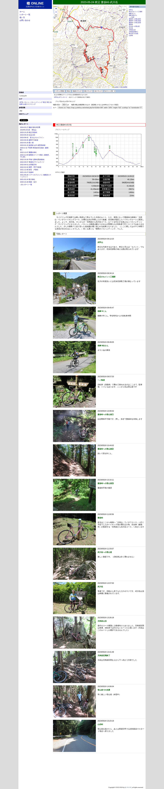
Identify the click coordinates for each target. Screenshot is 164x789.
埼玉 (48, 102)
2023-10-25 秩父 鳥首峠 (28, 132)
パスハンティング (36, 102)
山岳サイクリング (29, 104)
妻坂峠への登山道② (135, 21)
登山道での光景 (133, 33)
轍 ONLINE (128, 787)
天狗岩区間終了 (133, 32)
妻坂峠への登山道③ (135, 22)
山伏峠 (131, 35)
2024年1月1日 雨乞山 (28, 130)
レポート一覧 (25, 14)
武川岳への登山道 (134, 26)
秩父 (44, 102)
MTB (21, 102)
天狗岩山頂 (132, 30)
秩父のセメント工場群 (135, 11)
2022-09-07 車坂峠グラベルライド (32, 162)
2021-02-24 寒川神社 (27, 179)
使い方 (22, 17)
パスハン (26, 102)
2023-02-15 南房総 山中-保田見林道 (32, 145)
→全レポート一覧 (26, 184)
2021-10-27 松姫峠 (26, 172)
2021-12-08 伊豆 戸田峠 (29, 170)
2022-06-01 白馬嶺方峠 (28, 164)
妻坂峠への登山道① (135, 19)
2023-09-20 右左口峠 (27, 135)
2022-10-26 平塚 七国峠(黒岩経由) (32, 159)
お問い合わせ (25, 20)
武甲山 (131, 10)
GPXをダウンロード (60, 97)
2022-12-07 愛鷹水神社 (28, 152)
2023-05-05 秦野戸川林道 (29, 140)
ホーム (22, 12)
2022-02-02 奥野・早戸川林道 (30, 167)
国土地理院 (123, 87)
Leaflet (116, 87)
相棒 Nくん (132, 13)
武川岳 (131, 28)
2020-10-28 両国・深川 (28, 182)
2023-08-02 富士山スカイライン (32, 137)
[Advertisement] (99, 116)
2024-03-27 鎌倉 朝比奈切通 (30, 127)
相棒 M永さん (133, 15)
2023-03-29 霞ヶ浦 (26, 143)
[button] (78, 27)
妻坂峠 (131, 24)
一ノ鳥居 (131, 17)
